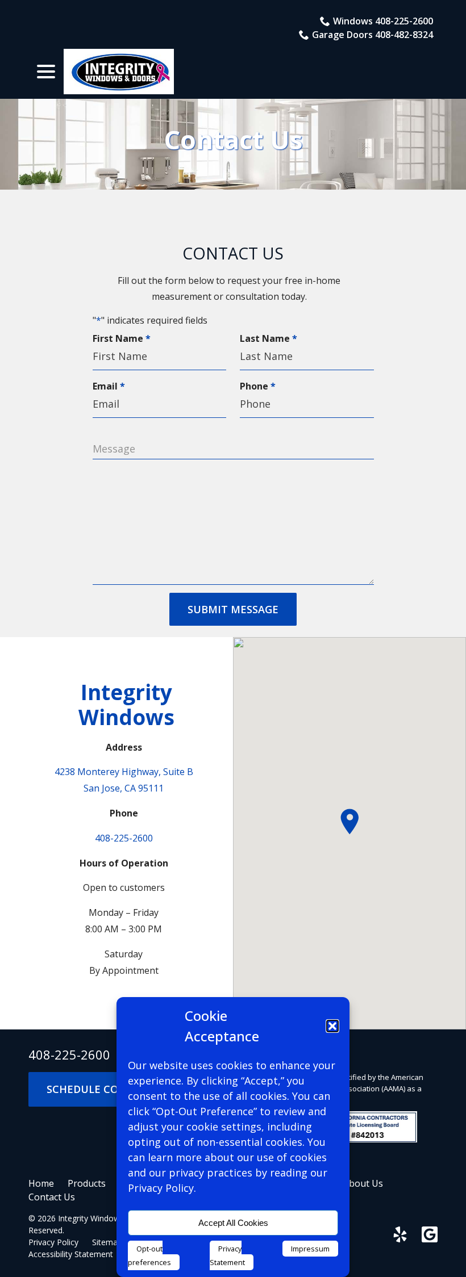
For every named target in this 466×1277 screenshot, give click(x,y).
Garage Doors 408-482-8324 (372, 34)
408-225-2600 (124, 838)
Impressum (310, 1248)
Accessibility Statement (70, 1254)
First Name (124, 338)
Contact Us (233, 139)
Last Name (271, 338)
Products (87, 1183)
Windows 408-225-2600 (383, 21)
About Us (363, 1183)
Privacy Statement (227, 1255)
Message (114, 448)
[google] (430, 1234)
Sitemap (107, 1242)
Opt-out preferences (149, 1255)
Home (41, 1183)
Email (111, 386)
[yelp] (400, 1234)
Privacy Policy (53, 1242)
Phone (260, 386)
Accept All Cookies (233, 1223)
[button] (332, 1026)
